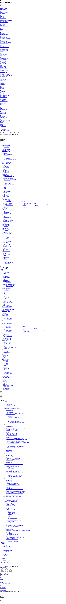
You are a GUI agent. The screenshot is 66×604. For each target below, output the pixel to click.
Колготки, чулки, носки (9, 450)
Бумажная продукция (9, 404)
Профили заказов (3, 584)
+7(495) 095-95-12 (3, 126)
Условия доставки (3, 588)
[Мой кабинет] (0, 393)
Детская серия (8, 437)
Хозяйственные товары (9, 529)
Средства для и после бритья (10, 465)
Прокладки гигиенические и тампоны (13, 421)
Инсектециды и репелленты (10, 445)
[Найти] (1, 4)
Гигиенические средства (9, 410)
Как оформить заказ (3, 587)
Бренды (1, 576)
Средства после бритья (11, 474)
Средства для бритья (11, 468)
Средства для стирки (9, 480)
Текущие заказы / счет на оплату (5, 583)
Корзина (1, 582)
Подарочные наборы (9, 462)
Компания (5, 553)
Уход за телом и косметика (10, 508)
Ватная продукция (10, 416)
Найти (1, 595)
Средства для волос (9, 455)
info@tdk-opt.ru (3, 567)
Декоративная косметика (9, 426)
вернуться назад (2, 574)
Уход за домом (8, 487)
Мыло (8, 517)
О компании (2, 579)
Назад (6, 401)
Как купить (5, 545)
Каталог (1, 575)
